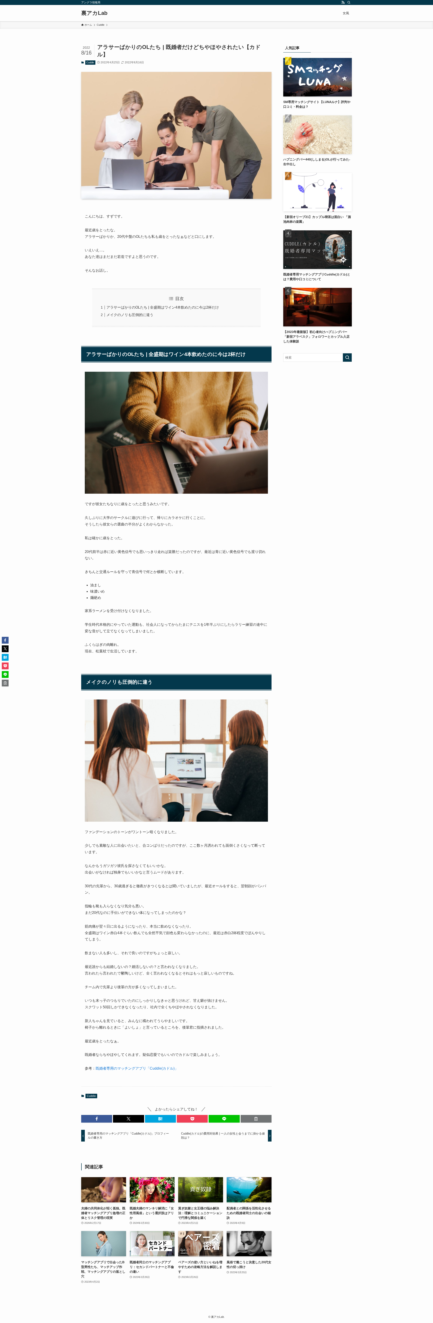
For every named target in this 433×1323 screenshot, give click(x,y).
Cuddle (90, 62)
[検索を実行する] (347, 357)
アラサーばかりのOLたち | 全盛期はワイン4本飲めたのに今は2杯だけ (162, 307)
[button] (96, 1119)
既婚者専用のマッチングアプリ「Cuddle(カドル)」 (137, 1068)
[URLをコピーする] (256, 1119)
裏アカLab (94, 13)
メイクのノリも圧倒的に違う (129, 315)
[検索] (349, 2)
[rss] (343, 2)
